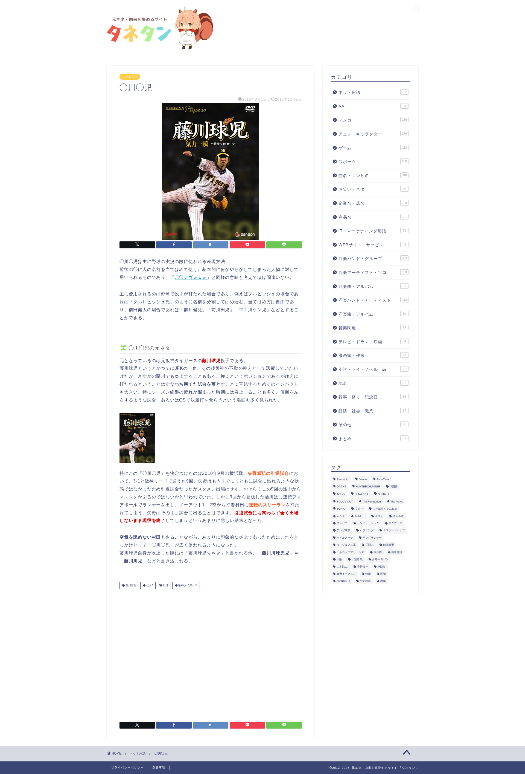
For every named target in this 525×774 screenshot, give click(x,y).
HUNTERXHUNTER (368, 486)
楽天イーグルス (346, 573)
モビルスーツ (345, 537)
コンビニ (342, 523)
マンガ (373, 120)
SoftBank (384, 494)
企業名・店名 (373, 203)
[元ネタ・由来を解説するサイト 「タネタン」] (158, 49)
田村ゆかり (343, 581)
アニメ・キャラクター (373, 134)
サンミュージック (368, 523)
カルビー (359, 516)
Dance (363, 479)
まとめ (372, 438)
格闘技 (382, 566)
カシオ (341, 516)
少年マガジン (380, 559)
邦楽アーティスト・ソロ (373, 272)
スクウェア (395, 523)
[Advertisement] (210, 653)
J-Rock (341, 494)
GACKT (341, 486)
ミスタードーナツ (394, 530)
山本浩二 (342, 566)
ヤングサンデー (372, 537)
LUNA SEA (361, 494)
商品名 (373, 217)
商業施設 (396, 552)
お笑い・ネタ (372, 189)
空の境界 (365, 581)
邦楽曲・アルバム (372, 286)
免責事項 (158, 767)
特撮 (368, 573)
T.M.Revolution (371, 501)
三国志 (369, 545)
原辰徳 (378, 552)
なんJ (149, 585)
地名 (372, 383)
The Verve (396, 501)
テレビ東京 (343, 530)
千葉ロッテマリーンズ (350, 552)
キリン (379, 516)
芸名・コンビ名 (373, 175)
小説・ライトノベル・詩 (372, 369)
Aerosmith (343, 479)
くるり (359, 508)
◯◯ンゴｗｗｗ (191, 277)
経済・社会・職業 (372, 411)
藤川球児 (130, 585)
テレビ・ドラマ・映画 (372, 341)
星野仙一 (362, 566)
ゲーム (373, 148)
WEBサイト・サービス (372, 244)
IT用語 (394, 486)
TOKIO (341, 508)
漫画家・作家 (372, 355)
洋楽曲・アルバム (372, 314)
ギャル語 (398, 516)
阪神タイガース (187, 585)
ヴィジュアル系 (346, 545)
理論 (383, 573)
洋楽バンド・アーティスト (373, 300)
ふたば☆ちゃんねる (385, 508)
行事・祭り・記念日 (372, 397)
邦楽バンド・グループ (373, 258)
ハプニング (367, 530)
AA (372, 106)
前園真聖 (388, 545)
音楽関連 (372, 327)
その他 (372, 424)
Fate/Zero (383, 479)
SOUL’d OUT (345, 501)
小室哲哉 (357, 559)
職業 (383, 581)
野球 (165, 585)
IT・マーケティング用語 (372, 231)
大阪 (339, 559)
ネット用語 (129, 76)
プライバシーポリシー (127, 767)
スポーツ (373, 161)
